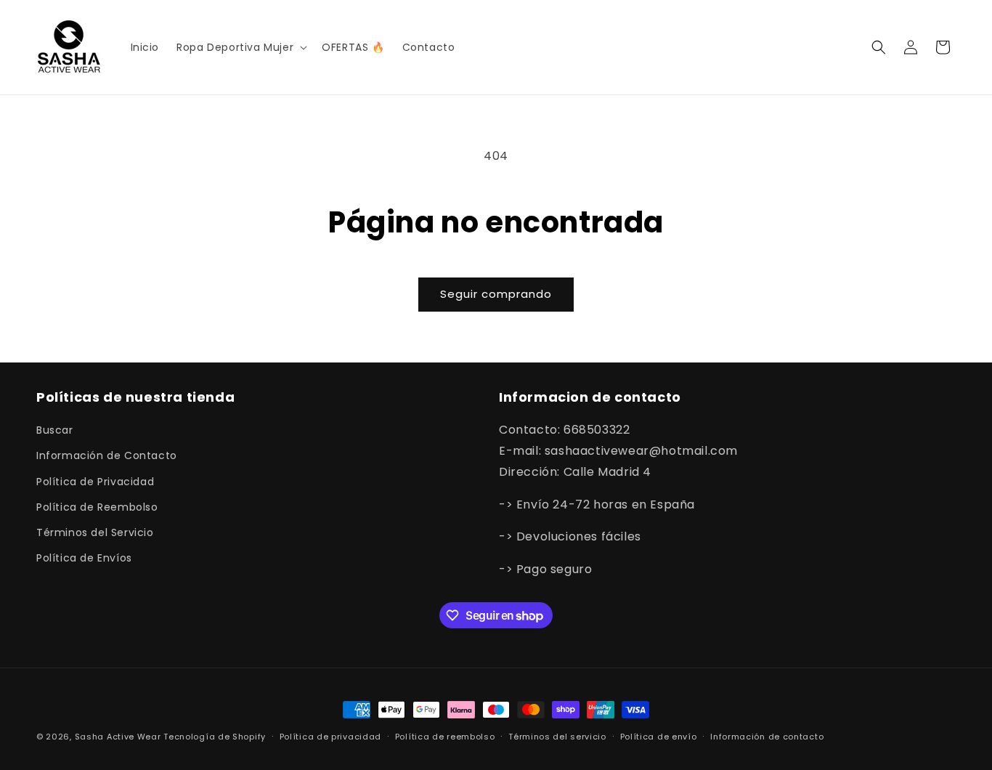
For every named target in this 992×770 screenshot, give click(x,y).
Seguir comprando (496, 293)
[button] (240, 47)
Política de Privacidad (95, 481)
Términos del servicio (557, 736)
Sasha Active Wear (118, 736)
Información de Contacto (106, 455)
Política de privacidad (330, 736)
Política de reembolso (445, 736)
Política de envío (658, 736)
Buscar (54, 430)
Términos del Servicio (95, 532)
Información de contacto (767, 736)
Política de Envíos (84, 558)
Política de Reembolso (97, 507)
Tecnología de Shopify (214, 736)
